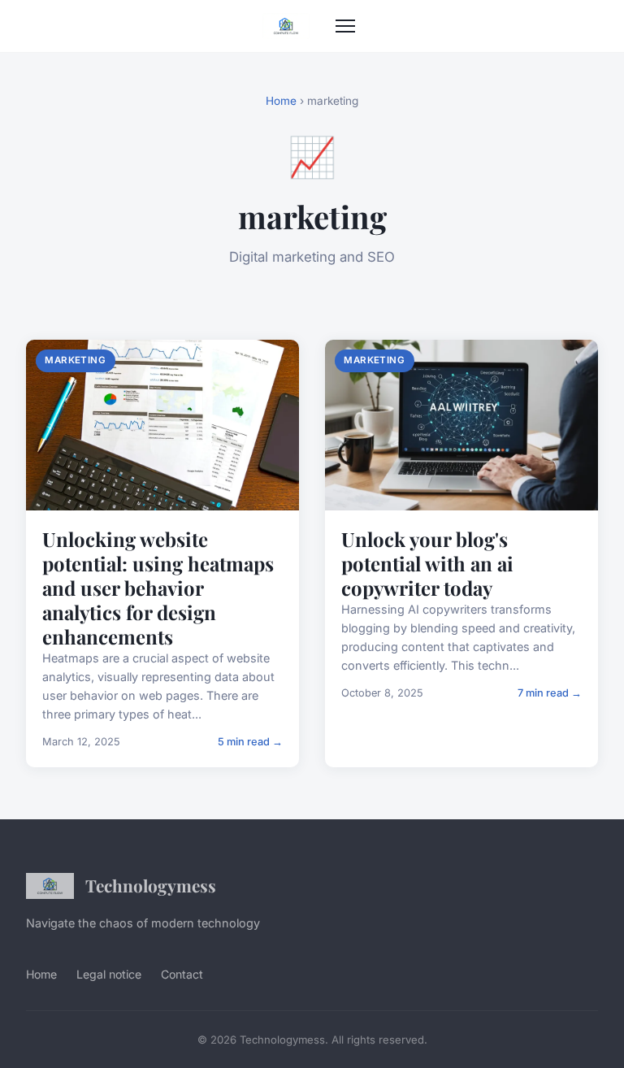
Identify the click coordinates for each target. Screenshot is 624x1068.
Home (281, 100)
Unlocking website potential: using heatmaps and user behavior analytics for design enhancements (158, 587)
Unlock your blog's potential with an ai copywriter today (427, 563)
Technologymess (150, 885)
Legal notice (108, 974)
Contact (182, 974)
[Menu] (345, 26)
